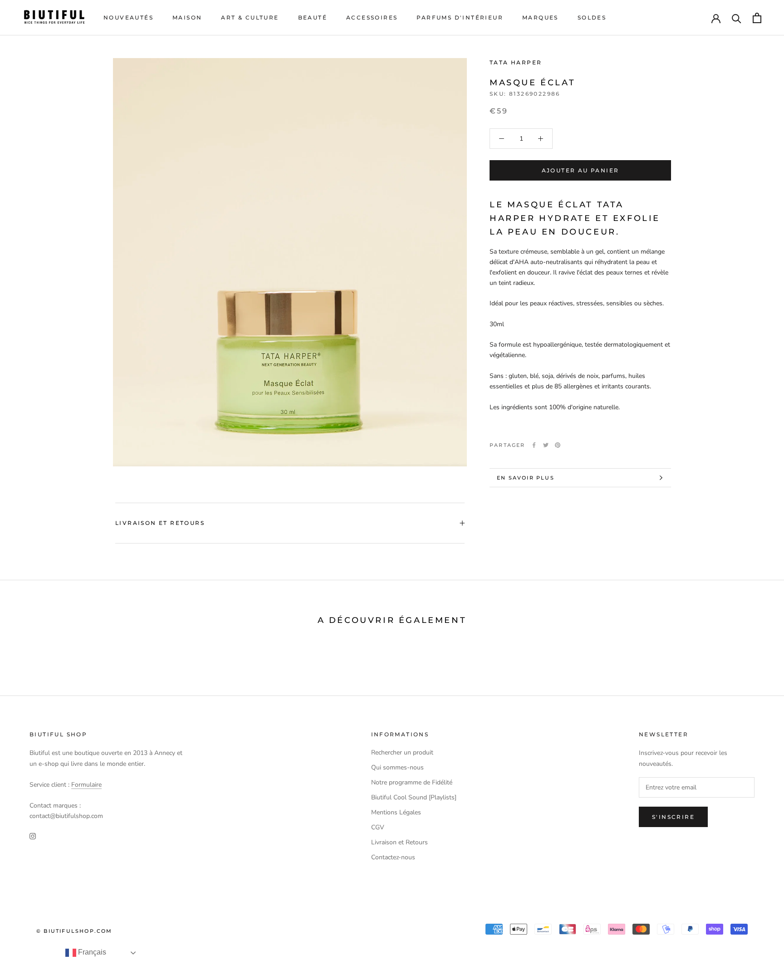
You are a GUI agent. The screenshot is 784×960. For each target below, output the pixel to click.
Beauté (312, 17)
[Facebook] (534, 445)
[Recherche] (736, 18)
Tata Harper (516, 62)
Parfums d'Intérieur (459, 17)
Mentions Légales (396, 812)
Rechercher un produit (402, 752)
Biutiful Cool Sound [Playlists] (413, 797)
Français (91, 952)
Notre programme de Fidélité (411, 782)
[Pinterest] (557, 445)
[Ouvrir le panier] (757, 18)
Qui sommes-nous (397, 767)
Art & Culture (250, 17)
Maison (187, 17)
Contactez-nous (393, 857)
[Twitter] (546, 445)
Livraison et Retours (160, 522)
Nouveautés (128, 17)
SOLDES (592, 17)
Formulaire (86, 784)
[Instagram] (32, 835)
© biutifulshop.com (74, 931)
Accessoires (371, 17)
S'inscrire (673, 816)
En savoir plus (525, 478)
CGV (377, 827)
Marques (540, 17)
